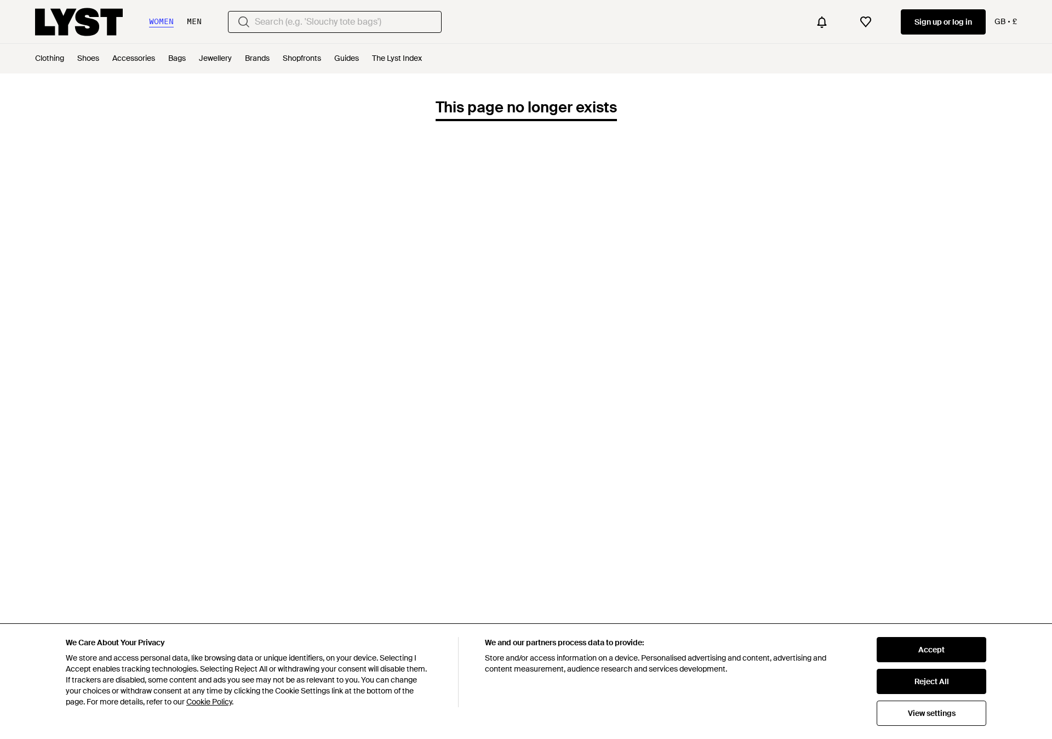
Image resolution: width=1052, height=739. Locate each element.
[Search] (243, 22)
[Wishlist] (866, 22)
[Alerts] (822, 22)
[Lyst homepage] (79, 22)
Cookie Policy (209, 702)
